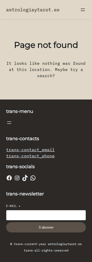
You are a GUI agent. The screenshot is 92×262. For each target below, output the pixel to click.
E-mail (13, 206)
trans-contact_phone (30, 155)
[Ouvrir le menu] (83, 10)
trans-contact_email (30, 149)
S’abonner (46, 227)
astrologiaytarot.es (33, 10)
